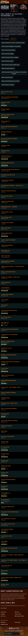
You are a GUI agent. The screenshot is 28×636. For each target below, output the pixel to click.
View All (13, 39)
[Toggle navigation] (25, 2)
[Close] (26, 627)
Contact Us (3, 612)
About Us (17, 612)
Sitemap (3, 614)
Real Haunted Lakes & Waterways (10, 64)
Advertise (3, 622)
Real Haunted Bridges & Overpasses (11, 46)
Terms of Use (18, 614)
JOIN (22, 633)
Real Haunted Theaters (8, 84)
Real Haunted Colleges (8, 53)
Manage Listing (4, 624)
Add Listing (17, 622)
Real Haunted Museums (8, 68)
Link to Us (3, 616)
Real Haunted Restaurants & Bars (10, 81)
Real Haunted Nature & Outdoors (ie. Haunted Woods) (14, 72)
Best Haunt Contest (19, 616)
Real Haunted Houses (7, 61)
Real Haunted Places (7, 77)
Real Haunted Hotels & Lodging (10, 57)
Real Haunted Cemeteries (8, 50)
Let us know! (4, 608)
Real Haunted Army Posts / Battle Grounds (13, 42)
